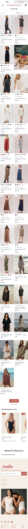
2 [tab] (7, 33)
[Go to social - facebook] (1, 522)
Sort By (23, 13)
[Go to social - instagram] (5, 522)
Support (4, 480)
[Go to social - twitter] (12, 522)
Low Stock (3, 135)
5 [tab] (25, 409)
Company (4, 484)
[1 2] (7, 24)
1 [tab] (6, 33)
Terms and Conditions (13, 526)
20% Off (16, 285)
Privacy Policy (22, 526)
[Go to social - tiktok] (8, 522)
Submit (24, 473)
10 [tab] (26, 409)
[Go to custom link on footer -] (14, 501)
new (16, 135)
